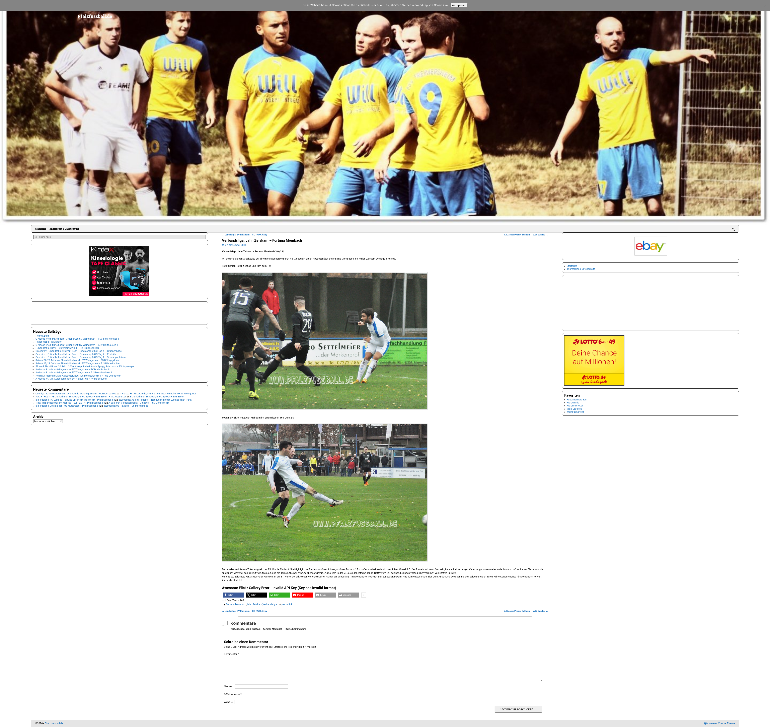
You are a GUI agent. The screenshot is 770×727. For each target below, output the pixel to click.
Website (228, 702)
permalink (287, 604)
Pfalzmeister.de (575, 405)
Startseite (40, 228)
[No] (765, 6)
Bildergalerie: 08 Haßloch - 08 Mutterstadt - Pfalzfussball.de (67, 405)
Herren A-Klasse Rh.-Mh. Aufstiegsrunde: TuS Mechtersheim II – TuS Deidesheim (78, 375)
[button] (233, 595)
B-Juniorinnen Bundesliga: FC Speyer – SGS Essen (157, 396)
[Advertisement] (53, 313)
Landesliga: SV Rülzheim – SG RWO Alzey (244, 234)
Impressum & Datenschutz (64, 228)
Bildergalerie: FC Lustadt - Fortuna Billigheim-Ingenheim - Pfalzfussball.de (75, 399)
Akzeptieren (459, 5)
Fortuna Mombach (236, 604)
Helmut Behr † (43, 335)
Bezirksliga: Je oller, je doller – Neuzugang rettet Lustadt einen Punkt (155, 399)
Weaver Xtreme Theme (722, 723)
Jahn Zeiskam (254, 604)
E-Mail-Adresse (233, 694)
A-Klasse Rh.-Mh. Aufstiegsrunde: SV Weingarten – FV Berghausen (71, 378)
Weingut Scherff (575, 411)
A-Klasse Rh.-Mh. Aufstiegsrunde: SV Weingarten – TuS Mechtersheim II (73, 372)
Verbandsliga (269, 604)
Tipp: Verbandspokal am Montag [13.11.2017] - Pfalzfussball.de (70, 402)
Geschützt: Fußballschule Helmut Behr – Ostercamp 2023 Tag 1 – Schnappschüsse (80, 357)
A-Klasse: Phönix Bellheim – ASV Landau (526, 234)
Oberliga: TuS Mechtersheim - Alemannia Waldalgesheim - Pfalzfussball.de (75, 393)
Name (228, 686)
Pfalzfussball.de (95, 16)
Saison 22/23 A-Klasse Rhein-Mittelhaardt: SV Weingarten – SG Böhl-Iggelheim (77, 360)
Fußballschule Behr (577, 399)
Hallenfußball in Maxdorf (48, 341)
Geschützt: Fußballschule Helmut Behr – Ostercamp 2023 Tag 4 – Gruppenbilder (78, 351)
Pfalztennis (573, 402)
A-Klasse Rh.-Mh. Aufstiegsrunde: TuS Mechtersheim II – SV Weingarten (158, 393)
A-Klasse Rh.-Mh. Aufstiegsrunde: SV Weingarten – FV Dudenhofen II (72, 369)
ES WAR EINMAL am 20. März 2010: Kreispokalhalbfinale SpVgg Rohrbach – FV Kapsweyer (84, 366)
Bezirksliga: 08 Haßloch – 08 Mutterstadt (125, 405)
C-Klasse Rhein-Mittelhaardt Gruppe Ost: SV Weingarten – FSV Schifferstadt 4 (77, 338)
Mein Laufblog (574, 408)
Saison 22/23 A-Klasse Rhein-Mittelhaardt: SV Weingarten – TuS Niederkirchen (77, 363)
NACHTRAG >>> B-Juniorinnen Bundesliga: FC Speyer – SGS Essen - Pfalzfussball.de (80, 396)
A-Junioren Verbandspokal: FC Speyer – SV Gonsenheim (138, 402)
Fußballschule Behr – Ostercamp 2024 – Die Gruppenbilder (67, 348)
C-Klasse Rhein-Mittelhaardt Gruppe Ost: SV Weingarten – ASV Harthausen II (76, 345)
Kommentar (231, 654)
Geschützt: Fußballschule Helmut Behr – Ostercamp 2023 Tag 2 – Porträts (75, 354)
